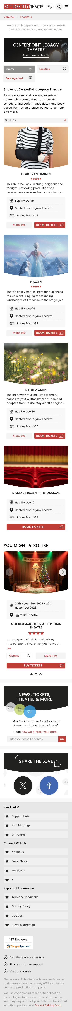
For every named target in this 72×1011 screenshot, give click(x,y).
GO (62, 739)
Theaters (26, 17)
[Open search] (59, 6)
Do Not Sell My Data (48, 1005)
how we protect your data (39, 732)
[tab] (31, 674)
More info (19, 225)
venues (9, 17)
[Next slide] (62, 572)
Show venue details (36, 55)
